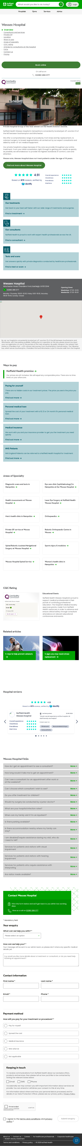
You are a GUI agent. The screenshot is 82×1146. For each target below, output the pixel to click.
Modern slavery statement (15, 1139)
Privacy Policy (69, 1094)
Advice (59, 12)
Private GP (8, 34)
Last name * (47, 981)
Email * (6, 994)
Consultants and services (14, 32)
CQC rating (8, 44)
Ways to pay (9, 39)
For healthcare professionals (43, 1137)
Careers (27, 1137)
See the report (10, 614)
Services (47, 12)
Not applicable (15, 1056)
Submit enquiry (68, 1118)
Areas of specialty (11, 42)
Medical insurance (16, 1041)
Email (12, 1081)
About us (6, 1137)
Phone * (45, 994)
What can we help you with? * (17, 931)
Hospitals (22, 12)
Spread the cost (15, 1033)
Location (7, 37)
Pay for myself (15, 1025)
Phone (34, 1081)
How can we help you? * (14, 944)
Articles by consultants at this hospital (20, 47)
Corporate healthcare (65, 1137)
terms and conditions (30, 1119)
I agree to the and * (29, 1120)
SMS (23, 1081)
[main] (41, 573)
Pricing (6, 54)
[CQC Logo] (12, 598)
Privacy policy (28, 1142)
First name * (9, 981)
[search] (40, 4)
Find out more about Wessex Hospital (24, 165)
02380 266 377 (32, 910)
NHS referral (14, 1049)
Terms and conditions (11, 1142)
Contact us (8, 52)
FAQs (6, 49)
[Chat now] (76, 1140)
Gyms (34, 12)
